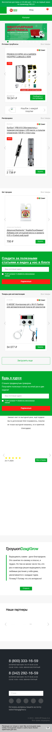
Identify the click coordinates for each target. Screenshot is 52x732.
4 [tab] (19, 41)
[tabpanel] (26, 31)
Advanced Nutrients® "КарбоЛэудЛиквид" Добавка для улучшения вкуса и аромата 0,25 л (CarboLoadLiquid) (25, 233)
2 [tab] (11, 41)
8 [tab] (33, 41)
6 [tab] (26, 41)
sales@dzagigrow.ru (17, 710)
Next (48, 73)
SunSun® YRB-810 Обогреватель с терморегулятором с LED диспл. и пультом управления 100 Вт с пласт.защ (26, 130)
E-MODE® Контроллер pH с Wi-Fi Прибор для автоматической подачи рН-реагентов (26, 306)
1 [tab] (8, 41)
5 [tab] (22, 41)
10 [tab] (40, 41)
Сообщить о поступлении (38, 97)
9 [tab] (37, 41)
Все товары (45, 44)
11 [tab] (44, 41)
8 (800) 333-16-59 (23, 661)
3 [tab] (15, 41)
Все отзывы (41, 460)
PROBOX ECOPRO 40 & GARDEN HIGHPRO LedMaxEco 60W (21, 56)
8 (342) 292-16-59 (23, 673)
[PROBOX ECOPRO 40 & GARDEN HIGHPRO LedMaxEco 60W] (26, 77)
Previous (3, 73)
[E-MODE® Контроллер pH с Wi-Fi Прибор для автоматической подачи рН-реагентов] (26, 327)
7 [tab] (29, 41)
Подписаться (26, 281)
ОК (48, 728)
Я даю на (20, 275)
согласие (12, 274)
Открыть (26, 588)
